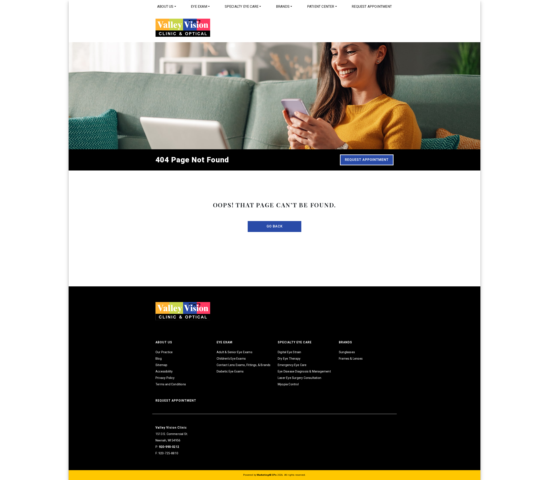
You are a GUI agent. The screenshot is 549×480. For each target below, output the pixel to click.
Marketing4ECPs (267, 475)
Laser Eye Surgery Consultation (299, 378)
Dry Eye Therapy (289, 358)
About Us (165, 6)
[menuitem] (166, 7)
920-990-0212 (169, 447)
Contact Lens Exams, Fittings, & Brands (244, 365)
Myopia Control (288, 384)
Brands (283, 6)
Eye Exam (199, 6)
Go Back (275, 226)
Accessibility (164, 371)
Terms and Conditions (170, 384)
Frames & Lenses (351, 358)
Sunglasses (347, 352)
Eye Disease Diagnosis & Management (304, 371)
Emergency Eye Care (292, 365)
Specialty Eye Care (242, 6)
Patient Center (320, 6)
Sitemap (161, 365)
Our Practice (164, 352)
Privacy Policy (165, 378)
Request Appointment (372, 6)
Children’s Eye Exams (231, 358)
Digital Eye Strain (289, 352)
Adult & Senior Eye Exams (234, 352)
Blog (158, 358)
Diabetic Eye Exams (230, 371)
